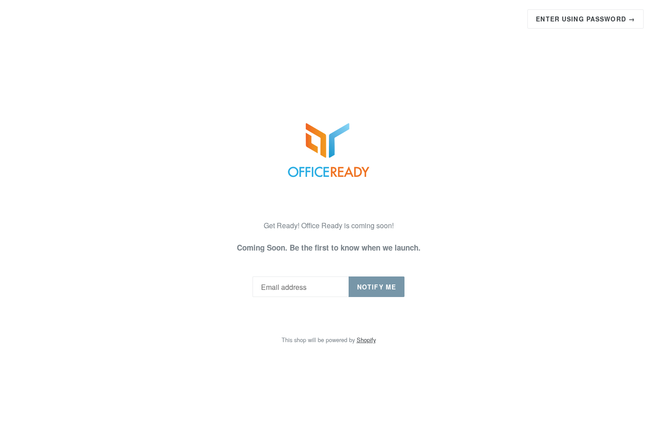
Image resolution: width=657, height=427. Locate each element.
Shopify (366, 339)
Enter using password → (585, 18)
